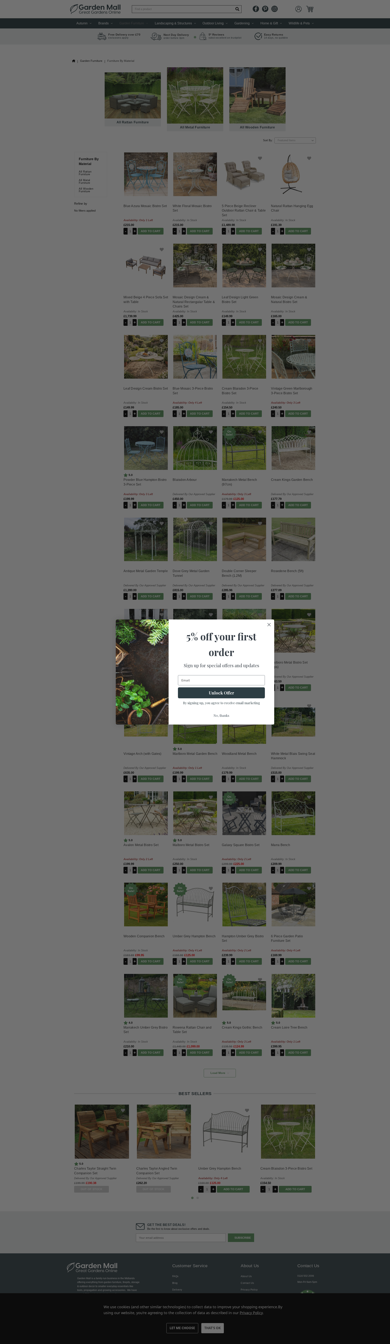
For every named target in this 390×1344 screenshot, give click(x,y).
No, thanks (221, 715)
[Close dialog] (269, 624)
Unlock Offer (221, 692)
